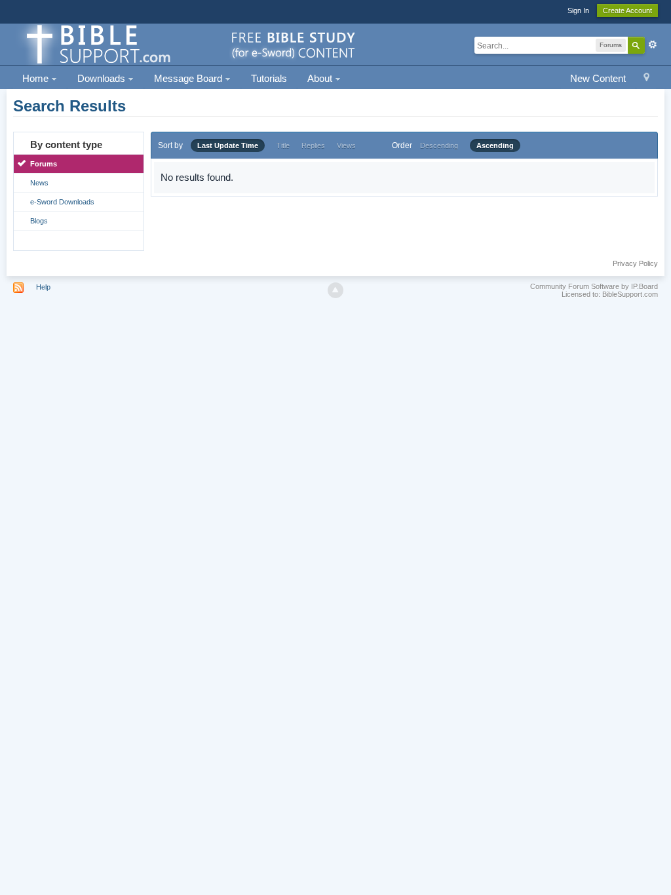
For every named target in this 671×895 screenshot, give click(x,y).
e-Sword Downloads (62, 202)
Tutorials (269, 78)
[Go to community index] (188, 43)
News (39, 183)
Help (43, 287)
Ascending (495, 145)
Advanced (652, 44)
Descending (439, 145)
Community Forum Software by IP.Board (594, 286)
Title (283, 145)
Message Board (189, 78)
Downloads (102, 78)
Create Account (627, 10)
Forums (43, 164)
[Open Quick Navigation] (646, 79)
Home (36, 78)
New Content (598, 78)
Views (346, 145)
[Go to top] (335, 290)
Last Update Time (227, 145)
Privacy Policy (635, 263)
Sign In (578, 10)
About (321, 78)
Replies (313, 145)
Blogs (39, 221)
